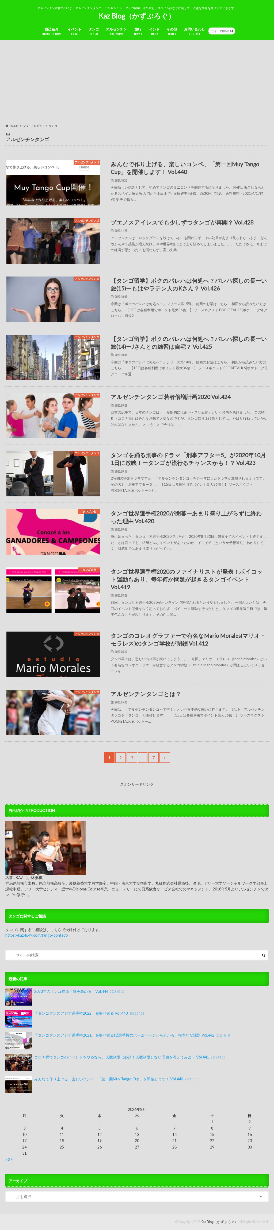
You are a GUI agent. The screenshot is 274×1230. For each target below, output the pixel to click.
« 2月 (9, 1159)
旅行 (138, 31)
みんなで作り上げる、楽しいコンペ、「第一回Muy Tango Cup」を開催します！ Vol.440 (116, 1079)
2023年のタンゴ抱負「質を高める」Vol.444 (79, 991)
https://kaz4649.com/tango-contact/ (36, 935)
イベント (75, 31)
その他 (172, 31)
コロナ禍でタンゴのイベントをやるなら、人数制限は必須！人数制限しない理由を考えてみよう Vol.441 (129, 1057)
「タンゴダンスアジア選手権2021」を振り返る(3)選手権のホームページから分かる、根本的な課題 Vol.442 (132, 1035)
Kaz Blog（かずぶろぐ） (137, 15)
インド (154, 31)
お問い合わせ (194, 31)
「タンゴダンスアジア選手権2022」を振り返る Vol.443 (89, 1013)
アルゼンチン (116, 31)
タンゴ (94, 31)
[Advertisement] (137, 81)
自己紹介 (51, 31)
